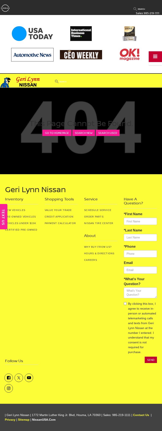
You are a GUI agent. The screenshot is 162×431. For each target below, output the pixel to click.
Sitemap (24, 419)
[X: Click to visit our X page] (18, 378)
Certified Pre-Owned (21, 229)
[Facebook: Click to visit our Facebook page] (8, 378)
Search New (83, 133)
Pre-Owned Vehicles (20, 216)
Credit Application (59, 216)
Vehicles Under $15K (20, 223)
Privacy (10, 419)
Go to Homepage (57, 133)
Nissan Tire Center (98, 223)
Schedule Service (97, 210)
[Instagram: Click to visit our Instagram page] (8, 388)
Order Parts (94, 216)
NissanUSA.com (43, 419)
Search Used (107, 133)
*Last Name (133, 230)
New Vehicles (15, 210)
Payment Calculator (60, 223)
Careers (90, 260)
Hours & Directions (99, 253)
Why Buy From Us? (98, 247)
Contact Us (141, 415)
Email (128, 263)
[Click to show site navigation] (155, 56)
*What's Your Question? (134, 281)
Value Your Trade (58, 210)
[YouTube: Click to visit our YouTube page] (29, 378)
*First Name (133, 214)
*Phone (130, 246)
